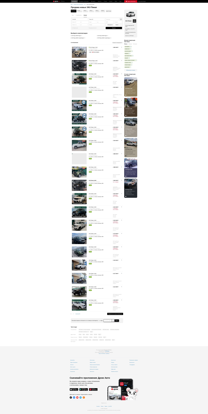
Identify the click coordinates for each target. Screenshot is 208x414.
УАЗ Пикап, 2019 (128, 149)
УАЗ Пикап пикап (106, 329)
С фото (117, 24)
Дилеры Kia (102, 339)
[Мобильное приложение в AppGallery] (93, 389)
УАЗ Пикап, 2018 (128, 169)
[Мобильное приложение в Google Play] (83, 389)
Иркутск (80, 337)
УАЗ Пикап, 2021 (128, 108)
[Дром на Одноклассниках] (84, 397)
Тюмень (90, 337)
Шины (116, 1)
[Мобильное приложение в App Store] (74, 389)
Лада (84, 334)
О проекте (98, 406)
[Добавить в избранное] (121, 47)
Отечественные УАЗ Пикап (96, 329)
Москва (63, 1)
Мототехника (92, 360)
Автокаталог (92, 371)
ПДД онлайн (113, 369)
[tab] (73, 16)
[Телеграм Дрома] (80, 397)
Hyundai (95, 334)
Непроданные (110, 24)
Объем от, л (74, 24)
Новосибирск (85, 337)
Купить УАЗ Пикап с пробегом (104, 353)
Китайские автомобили (74, 369)
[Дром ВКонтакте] (74, 397)
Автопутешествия (114, 366)
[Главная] (56, 1)
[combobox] (80, 19)
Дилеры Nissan (95, 339)
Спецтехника (72, 371)
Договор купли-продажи (94, 369)
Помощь (102, 406)
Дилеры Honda (88, 339)
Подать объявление (73, 362)
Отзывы (105, 1)
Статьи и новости (114, 364)
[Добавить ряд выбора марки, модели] (121, 19)
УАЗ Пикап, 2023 (128, 88)
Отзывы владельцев (93, 366)
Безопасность (132, 362)
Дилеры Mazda (108, 339)
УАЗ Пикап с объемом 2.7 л (84, 331)
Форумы (112, 362)
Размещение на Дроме (134, 360)
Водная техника (92, 362)
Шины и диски (72, 366)
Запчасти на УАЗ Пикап (129, 35)
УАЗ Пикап (128, 21)
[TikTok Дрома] (71, 397)
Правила (106, 406)
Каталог (110, 1)
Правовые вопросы (114, 371)
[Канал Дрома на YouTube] (77, 397)
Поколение (108, 19)
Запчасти (99, 1)
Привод (90, 24)
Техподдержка (132, 364)
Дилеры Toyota (81, 339)
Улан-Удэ (100, 337)
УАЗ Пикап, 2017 (128, 189)
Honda (91, 334)
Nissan (87, 334)
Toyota (80, 334)
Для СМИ (110, 406)
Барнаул (95, 337)
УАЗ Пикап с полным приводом (84, 329)
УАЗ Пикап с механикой (114, 329)
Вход (142, 1)
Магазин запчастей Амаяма (95, 364)
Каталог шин (113, 360)
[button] (91, 332)
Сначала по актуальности (117, 42)
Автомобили (74, 1)
